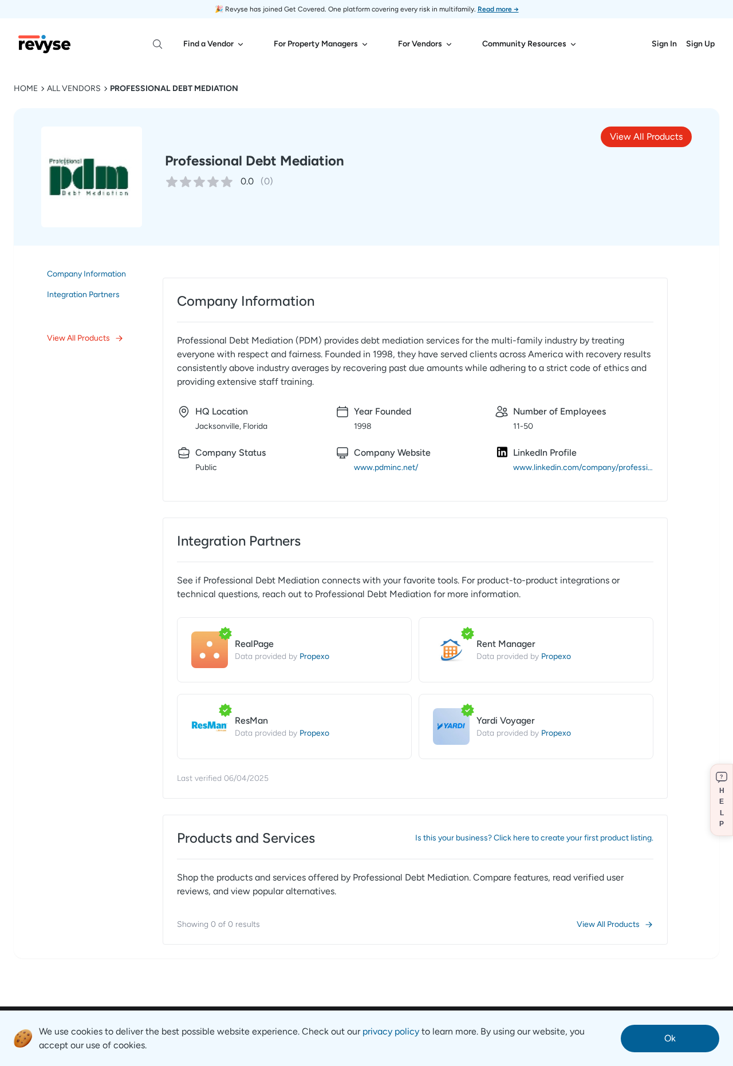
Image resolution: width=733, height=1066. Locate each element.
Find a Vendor (208, 44)
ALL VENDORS (74, 88)
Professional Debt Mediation (174, 88)
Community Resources (524, 44)
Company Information (86, 274)
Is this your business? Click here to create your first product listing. (534, 838)
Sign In (664, 44)
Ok (670, 1038)
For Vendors (420, 44)
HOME (26, 88)
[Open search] (157, 44)
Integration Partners (83, 294)
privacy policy (390, 1031)
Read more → (498, 9)
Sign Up (700, 44)
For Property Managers (316, 44)
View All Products (646, 136)
